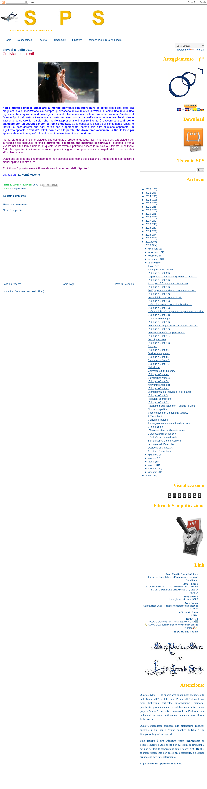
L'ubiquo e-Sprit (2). (158, 402)
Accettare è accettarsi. (160, 451)
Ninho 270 (192, 619)
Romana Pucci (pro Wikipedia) (105, 40)
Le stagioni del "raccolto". (161, 444)
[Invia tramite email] (44, 185)
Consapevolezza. (18, 188)
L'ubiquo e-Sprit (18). (159, 287)
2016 (148, 224)
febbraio (153, 468)
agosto (152, 262)
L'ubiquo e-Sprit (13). (159, 322)
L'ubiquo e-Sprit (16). (159, 301)
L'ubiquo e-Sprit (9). (158, 350)
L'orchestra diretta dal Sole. (162, 433)
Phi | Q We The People (185, 631)
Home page (68, 284)
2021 (148, 206)
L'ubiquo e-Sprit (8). (158, 357)
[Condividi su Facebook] (53, 185)
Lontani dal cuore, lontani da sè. (165, 297)
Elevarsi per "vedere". (159, 377)
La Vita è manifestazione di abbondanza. (170, 304)
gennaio (153, 472)
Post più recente (12, 284)
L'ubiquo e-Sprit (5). (158, 381)
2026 (148, 189)
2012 (148, 238)
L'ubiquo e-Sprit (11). (159, 336)
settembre (154, 259)
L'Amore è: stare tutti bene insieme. (166, 430)
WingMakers (191, 596)
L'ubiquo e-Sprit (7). (158, 363)
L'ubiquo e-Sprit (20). (159, 273)
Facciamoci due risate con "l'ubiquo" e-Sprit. (171, 405)
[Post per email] (41, 185)
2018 (148, 217)
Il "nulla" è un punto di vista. (163, 437)
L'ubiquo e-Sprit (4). (158, 388)
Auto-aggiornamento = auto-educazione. (169, 423)
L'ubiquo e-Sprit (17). (159, 294)
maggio (152, 458)
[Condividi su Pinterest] (56, 185)
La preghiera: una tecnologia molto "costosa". (172, 276)
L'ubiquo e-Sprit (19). (159, 280)
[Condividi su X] (50, 185)
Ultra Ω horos (190, 584)
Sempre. (152, 346)
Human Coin (59, 40)
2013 (148, 234)
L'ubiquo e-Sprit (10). (159, 343)
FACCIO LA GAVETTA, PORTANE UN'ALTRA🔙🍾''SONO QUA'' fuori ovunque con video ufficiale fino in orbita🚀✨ (171, 624)
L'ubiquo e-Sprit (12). (159, 329)
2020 (148, 210)
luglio (151, 266)
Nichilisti (194, 615)
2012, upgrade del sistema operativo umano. (172, 290)
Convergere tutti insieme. (161, 370)
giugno (152, 454)
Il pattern (77, 40)
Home (8, 40)
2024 (148, 196)
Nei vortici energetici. (159, 384)
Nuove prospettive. (158, 409)
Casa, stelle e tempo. (159, 318)
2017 (148, 220)
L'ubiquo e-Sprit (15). (159, 308)
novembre (154, 252)
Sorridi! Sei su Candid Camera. (164, 440)
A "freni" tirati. (155, 416)
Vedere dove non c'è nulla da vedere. (168, 412)
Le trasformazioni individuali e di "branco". (170, 391)
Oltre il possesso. (157, 339)
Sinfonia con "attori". (159, 360)
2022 (148, 203)
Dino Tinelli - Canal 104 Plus (182, 574)
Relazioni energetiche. (160, 398)
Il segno (42, 40)
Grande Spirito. (156, 426)
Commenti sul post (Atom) (29, 291)
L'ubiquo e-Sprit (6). (158, 374)
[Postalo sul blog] (47, 185)
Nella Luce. (154, 367)
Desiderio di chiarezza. (160, 447)
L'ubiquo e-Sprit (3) (158, 395)
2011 (148, 241)
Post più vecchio (124, 284)
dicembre (153, 248)
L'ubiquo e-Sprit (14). (159, 315)
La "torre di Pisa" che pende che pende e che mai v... (176, 311)
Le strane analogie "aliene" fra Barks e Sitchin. (173, 325)
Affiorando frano (188, 612)
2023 (148, 199)
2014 (148, 231)
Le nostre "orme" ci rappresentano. (166, 332)
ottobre (152, 255)
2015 (148, 227)
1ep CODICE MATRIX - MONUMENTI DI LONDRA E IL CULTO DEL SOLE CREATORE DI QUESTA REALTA (171, 589)
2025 (148, 192)
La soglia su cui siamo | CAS (183, 599)
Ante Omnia (191, 603)
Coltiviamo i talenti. (158, 419)
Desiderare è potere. (159, 353)
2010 (148, 245)
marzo (152, 465)
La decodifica (24, 40)
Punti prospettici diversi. (161, 269)
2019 (148, 213)
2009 (148, 475)
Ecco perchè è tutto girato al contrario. (168, 283)
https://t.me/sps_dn (162, 733)
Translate (199, 49)
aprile (151, 461)
